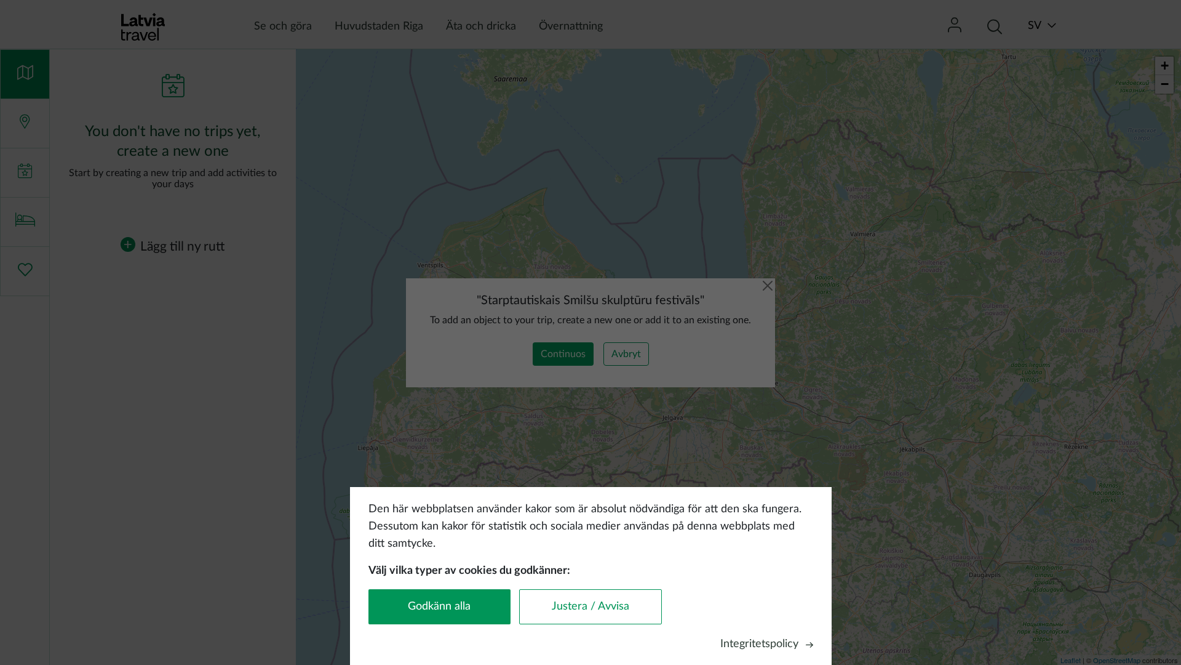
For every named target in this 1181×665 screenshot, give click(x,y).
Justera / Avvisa (590, 606)
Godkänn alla (439, 606)
